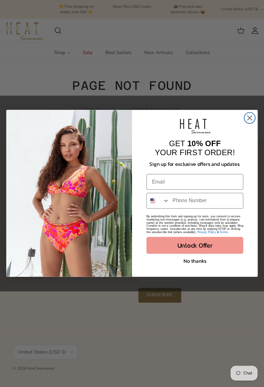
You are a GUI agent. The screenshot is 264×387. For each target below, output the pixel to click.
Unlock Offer (194, 245)
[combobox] (158, 201)
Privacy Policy (206, 232)
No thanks (195, 261)
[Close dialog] (249, 118)
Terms (224, 232)
